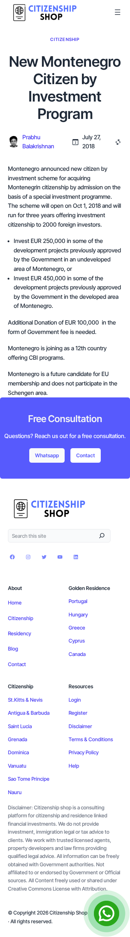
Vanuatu (17, 766)
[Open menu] (117, 12)
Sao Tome (19, 779)
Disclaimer (80, 726)
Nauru (15, 792)
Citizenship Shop (68, 912)
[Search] (101, 535)
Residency (19, 633)
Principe (40, 779)
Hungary (78, 614)
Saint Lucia (20, 726)
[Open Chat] (106, 913)
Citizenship (64, 39)
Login (75, 700)
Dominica (18, 752)
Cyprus (77, 640)
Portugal (78, 601)
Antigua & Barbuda (28, 713)
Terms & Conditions (91, 739)
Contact (85, 455)
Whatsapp (47, 455)
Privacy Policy (84, 752)
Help (74, 766)
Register (78, 713)
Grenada (17, 739)
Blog (13, 648)
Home (15, 602)
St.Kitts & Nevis (25, 700)
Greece (77, 627)
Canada (77, 654)
